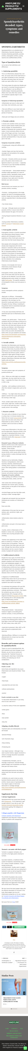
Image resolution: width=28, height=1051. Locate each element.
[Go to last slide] (4, 993)
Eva (14, 35)
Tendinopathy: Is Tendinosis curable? (7, 960)
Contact (14, 1028)
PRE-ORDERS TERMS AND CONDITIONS (14, 1036)
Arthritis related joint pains (14, 18)
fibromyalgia (8, 280)
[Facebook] (14, 952)
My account (14, 1031)
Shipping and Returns (14, 1033)
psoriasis (8, 223)
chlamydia (17, 437)
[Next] (24, 993)
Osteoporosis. (8, 801)
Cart (7, 1028)
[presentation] (14, 987)
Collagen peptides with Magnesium (13, 813)
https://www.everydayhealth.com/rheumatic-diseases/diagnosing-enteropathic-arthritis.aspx (14, 336)
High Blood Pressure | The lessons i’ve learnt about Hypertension (20, 962)
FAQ (21, 1028)
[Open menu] (24, 6)
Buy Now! (12, 845)
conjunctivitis (17, 418)
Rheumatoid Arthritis (17, 596)
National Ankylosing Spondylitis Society (12, 805)
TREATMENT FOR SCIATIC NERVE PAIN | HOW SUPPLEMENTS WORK (12, 999)
